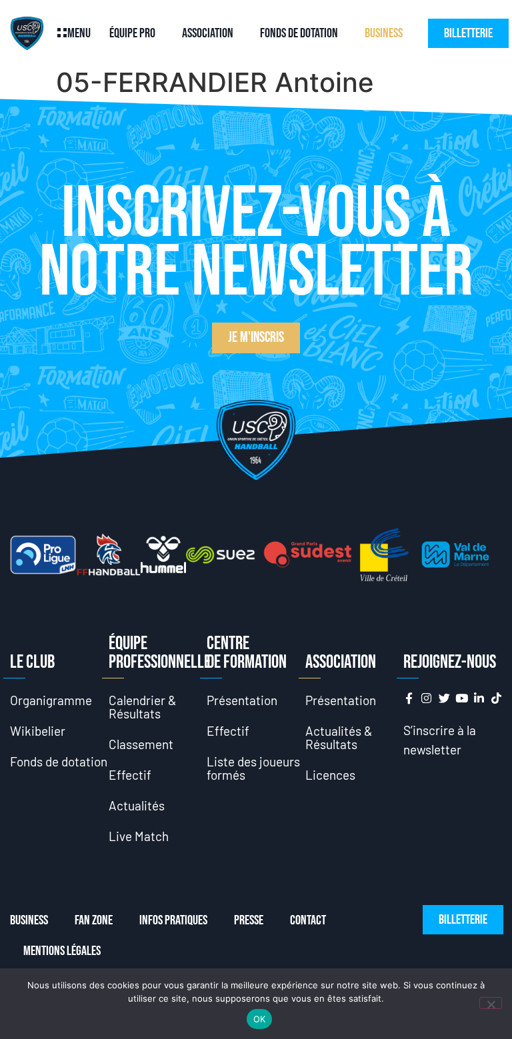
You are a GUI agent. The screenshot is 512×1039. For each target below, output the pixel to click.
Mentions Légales (62, 951)
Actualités (137, 805)
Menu (79, 33)
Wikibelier (37, 730)
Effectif (130, 774)
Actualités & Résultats (339, 737)
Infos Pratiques (173, 920)
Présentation (242, 700)
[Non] (490, 1003)
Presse (248, 920)
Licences (330, 774)
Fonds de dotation (299, 33)
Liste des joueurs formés (253, 768)
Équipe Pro (132, 33)
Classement (141, 744)
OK (259, 1019)
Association (207, 33)
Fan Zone (94, 920)
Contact (308, 920)
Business (384, 33)
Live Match (139, 836)
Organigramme (51, 700)
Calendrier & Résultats (143, 706)
